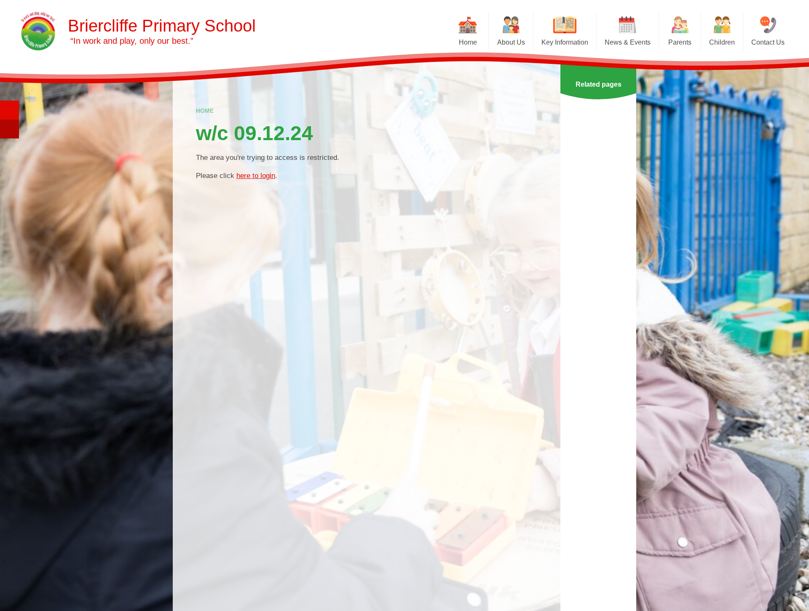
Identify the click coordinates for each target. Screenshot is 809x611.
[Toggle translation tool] (9, 129)
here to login (255, 176)
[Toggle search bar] (9, 110)
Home (205, 110)
